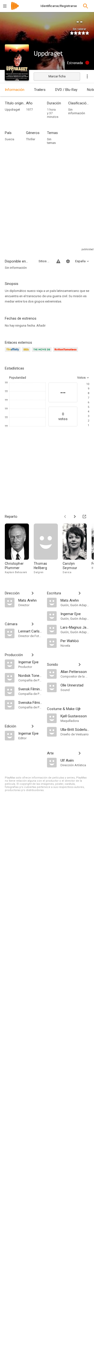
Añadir (41, 325)
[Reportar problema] (58, 261)
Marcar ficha (57, 76)
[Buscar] (85, 6)
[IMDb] (27, 352)
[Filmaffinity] (13, 352)
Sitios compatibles (45, 261)
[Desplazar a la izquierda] (65, 516)
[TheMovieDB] (42, 352)
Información (14, 89)
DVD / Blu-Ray (66, 89)
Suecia (9, 139)
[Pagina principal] (15, 9)
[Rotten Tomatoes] (66, 352)
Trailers (40, 89)
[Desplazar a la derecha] (75, 516)
